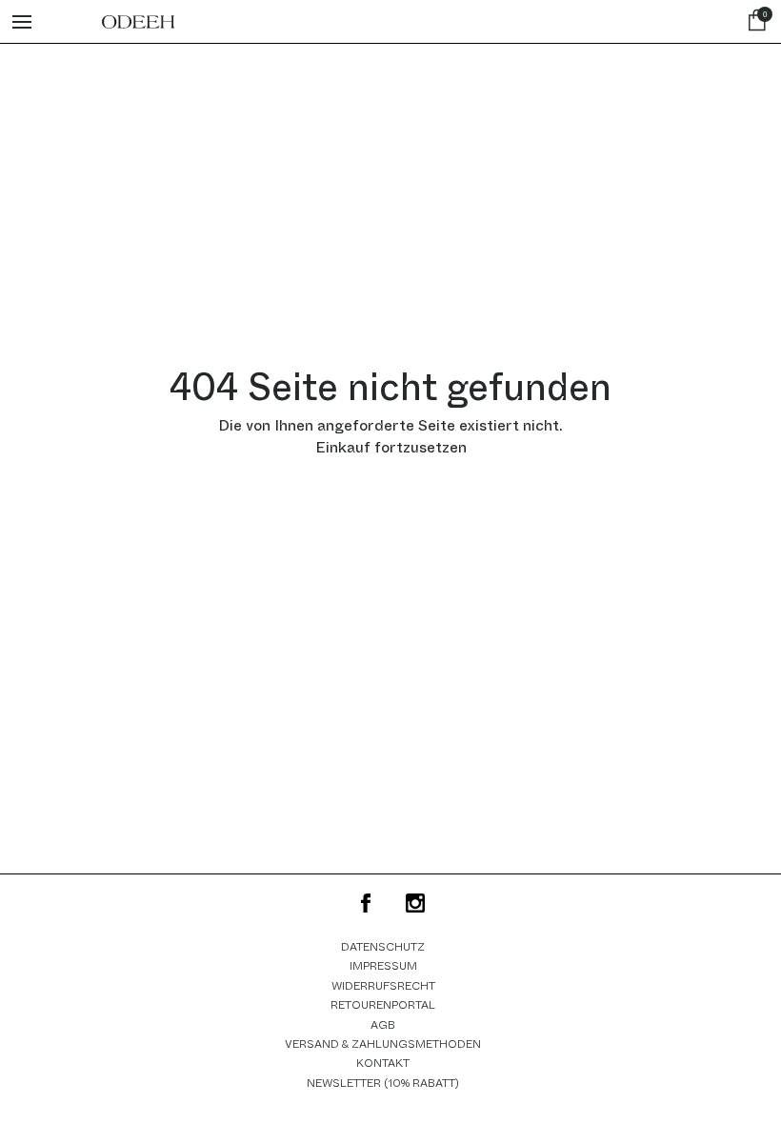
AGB (382, 1025)
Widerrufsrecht (383, 985)
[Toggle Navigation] (22, 22)
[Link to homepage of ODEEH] (138, 22)
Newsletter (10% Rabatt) (383, 1083)
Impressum (383, 965)
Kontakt (383, 1063)
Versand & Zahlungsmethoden (383, 1044)
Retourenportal (382, 1005)
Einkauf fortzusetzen (391, 447)
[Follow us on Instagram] (415, 903)
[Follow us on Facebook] (365, 903)
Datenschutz (383, 946)
